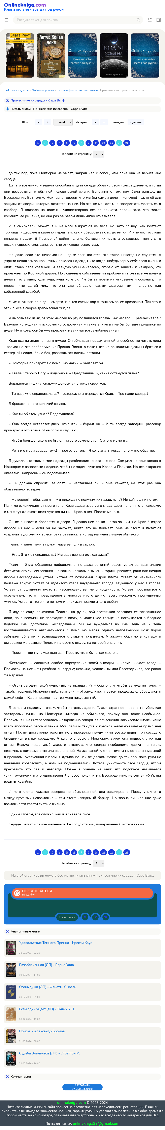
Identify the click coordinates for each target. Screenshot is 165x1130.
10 (103, 142)
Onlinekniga (34, 6)
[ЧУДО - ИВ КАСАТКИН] (82, 55)
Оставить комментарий (82, 1087)
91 (126, 142)
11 (111, 142)
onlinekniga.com (20, 90)
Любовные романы (43, 90)
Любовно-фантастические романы (77, 90)
